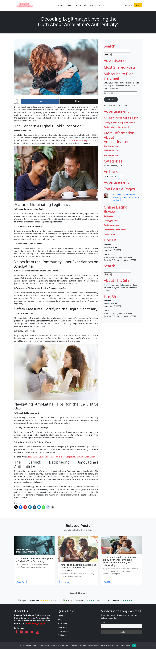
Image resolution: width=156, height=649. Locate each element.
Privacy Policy (63, 631)
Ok (134, 645)
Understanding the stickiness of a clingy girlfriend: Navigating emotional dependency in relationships (120, 561)
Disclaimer (62, 635)
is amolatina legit (79, 140)
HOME (60, 5)
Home (60, 616)
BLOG (69, 5)
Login (137, 5)
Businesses (62, 623)
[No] (153, 645)
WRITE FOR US (97, 5)
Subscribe (110, 99)
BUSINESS (81, 5)
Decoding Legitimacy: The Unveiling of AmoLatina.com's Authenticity (126, 197)
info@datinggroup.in (35, 623)
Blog (60, 619)
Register (128, 5)
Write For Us (63, 627)
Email (103, 622)
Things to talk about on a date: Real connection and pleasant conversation (78, 567)
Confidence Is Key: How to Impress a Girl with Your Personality (34, 560)
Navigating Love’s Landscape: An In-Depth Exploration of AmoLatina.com (61, 457)
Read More (21, 582)
